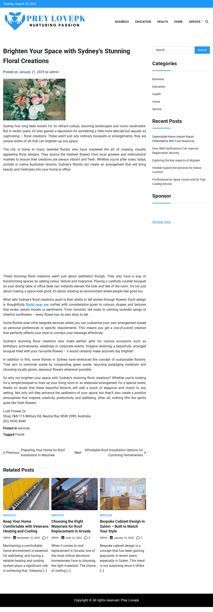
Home (178, 21)
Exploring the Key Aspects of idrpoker (176, 160)
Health (162, 21)
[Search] (207, 22)
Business (122, 21)
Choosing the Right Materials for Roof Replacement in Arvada (71, 526)
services (24, 428)
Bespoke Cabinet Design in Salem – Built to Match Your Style (122, 526)
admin (54, 72)
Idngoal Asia (161, 222)
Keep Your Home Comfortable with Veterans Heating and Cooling (25, 526)
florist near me (37, 305)
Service (195, 21)
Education (143, 21)
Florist (19, 434)
